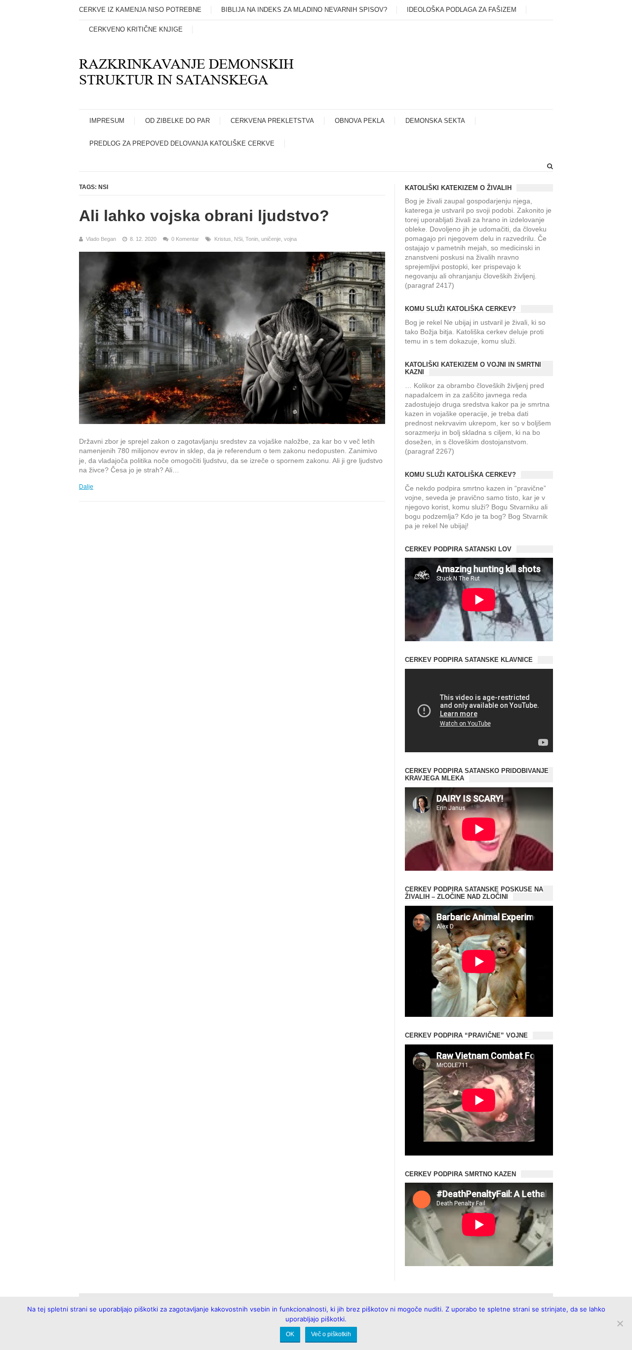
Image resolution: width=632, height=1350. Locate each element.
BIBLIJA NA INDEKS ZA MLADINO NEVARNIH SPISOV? (304, 9)
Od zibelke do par (177, 120)
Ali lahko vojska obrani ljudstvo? (204, 216)
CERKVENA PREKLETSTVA (272, 120)
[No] (620, 1323)
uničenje (271, 239)
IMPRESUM (106, 120)
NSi (238, 239)
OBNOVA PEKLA (360, 120)
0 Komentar (185, 239)
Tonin (251, 239)
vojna (290, 239)
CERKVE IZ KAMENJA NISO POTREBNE (140, 9)
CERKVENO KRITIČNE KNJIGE (136, 29)
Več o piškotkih (331, 1334)
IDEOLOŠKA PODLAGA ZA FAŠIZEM (461, 9)
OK (290, 1334)
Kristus (222, 239)
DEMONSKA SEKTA (435, 120)
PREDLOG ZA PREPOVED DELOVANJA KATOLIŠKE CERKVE (182, 143)
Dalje (86, 486)
